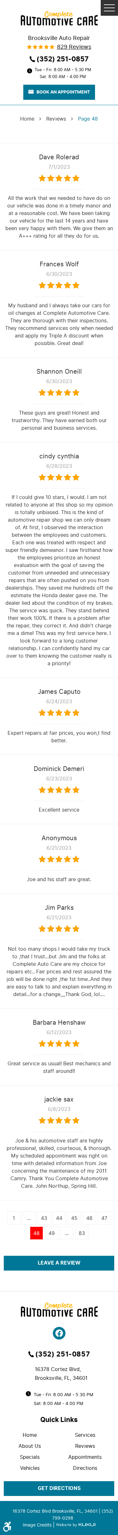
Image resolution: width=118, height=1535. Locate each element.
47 (104, 1218)
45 (74, 1218)
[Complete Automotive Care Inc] (59, 18)
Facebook (59, 1333)
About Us (30, 1446)
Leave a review (59, 1263)
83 (82, 1233)
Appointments (85, 1457)
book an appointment (63, 91)
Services (85, 1435)
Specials (30, 1457)
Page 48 (88, 118)
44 (59, 1218)
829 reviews (74, 46)
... (29, 1218)
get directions (59, 1488)
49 (51, 1233)
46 (89, 1218)
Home (27, 118)
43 (44, 1218)
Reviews (56, 118)
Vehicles (30, 1468)
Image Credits (38, 1524)
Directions (85, 1468)
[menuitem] (31, 1435)
